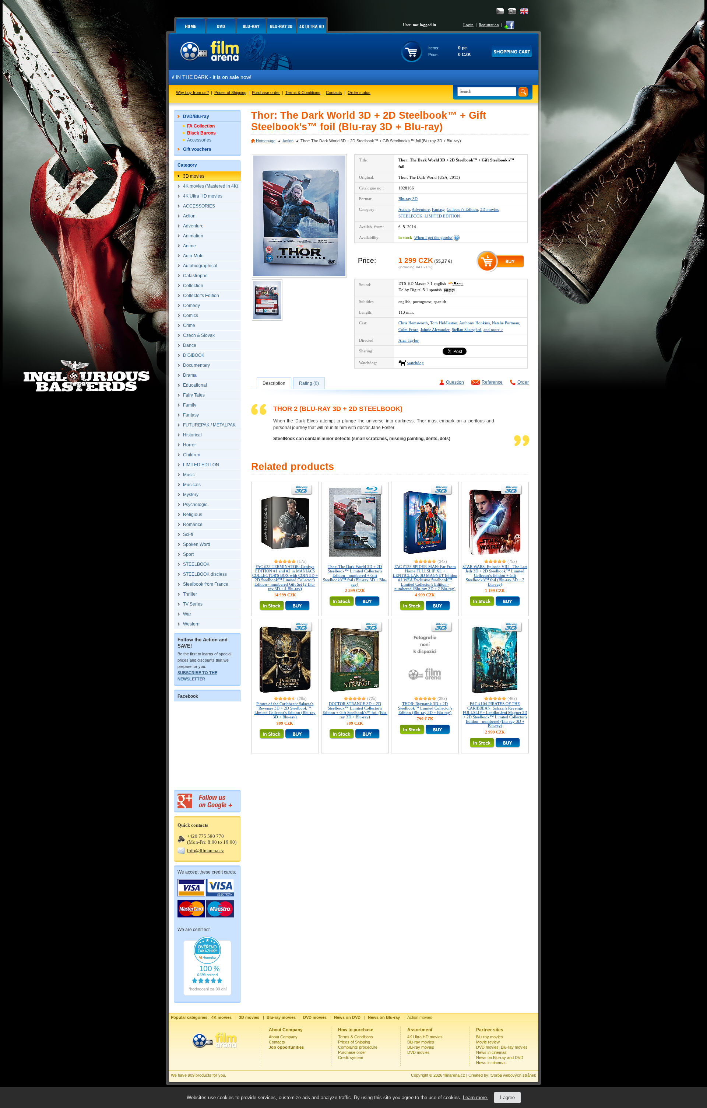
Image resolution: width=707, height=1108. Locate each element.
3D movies (489, 209)
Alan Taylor (408, 340)
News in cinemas (491, 1052)
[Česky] (499, 11)
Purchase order (266, 92)
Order (523, 382)
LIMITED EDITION (442, 216)
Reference (492, 382)
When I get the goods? (433, 237)
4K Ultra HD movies (425, 1037)
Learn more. (475, 1097)
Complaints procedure (357, 1047)
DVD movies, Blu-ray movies (502, 1047)
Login (468, 24)
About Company (283, 1037)
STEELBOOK (410, 216)
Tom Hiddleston (443, 323)
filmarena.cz (454, 1075)
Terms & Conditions (302, 92)
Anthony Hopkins (474, 323)
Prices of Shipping (230, 92)
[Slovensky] (512, 11)
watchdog (415, 362)
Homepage (265, 141)
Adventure (421, 209)
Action (287, 141)
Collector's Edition (462, 209)
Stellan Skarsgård (466, 329)
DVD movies (418, 1052)
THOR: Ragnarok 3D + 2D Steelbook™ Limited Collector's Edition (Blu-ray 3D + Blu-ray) (425, 708)
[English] (524, 11)
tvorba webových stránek (513, 1075)
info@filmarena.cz (205, 850)
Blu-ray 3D (408, 198)
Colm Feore (408, 329)
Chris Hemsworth (413, 323)
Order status (359, 92)
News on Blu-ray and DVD (499, 1057)
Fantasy (438, 209)
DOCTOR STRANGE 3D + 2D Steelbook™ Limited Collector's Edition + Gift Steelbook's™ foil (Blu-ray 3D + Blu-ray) (355, 710)
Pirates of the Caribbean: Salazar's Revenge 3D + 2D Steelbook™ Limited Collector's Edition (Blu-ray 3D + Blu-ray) (285, 710)
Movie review (488, 1042)
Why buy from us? (192, 92)
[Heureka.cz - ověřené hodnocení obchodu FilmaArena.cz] (207, 994)
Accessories (199, 140)
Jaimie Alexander (435, 329)
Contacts (334, 92)
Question (455, 382)
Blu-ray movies (420, 1042)
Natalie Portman (505, 323)
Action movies (419, 1017)
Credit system (350, 1057)
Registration (489, 24)
